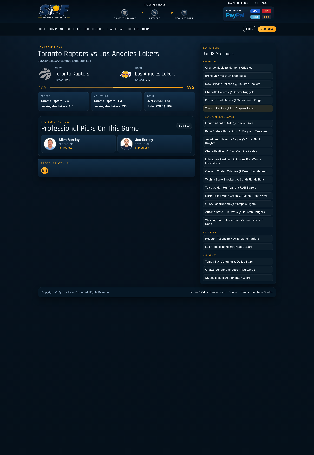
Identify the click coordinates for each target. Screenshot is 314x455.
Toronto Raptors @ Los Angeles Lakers (230, 108)
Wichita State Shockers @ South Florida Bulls (235, 179)
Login (249, 29)
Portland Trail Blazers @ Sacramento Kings (233, 100)
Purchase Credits (262, 292)
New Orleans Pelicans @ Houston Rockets (232, 84)
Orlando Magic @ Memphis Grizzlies (228, 67)
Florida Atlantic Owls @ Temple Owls (229, 123)
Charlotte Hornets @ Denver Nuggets (229, 92)
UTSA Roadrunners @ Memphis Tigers (230, 204)
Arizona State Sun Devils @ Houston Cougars (235, 212)
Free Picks (73, 29)
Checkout (261, 3)
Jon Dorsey (144, 140)
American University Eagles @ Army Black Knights (233, 141)
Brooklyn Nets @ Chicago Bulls (225, 75)
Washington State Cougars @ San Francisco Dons (234, 221)
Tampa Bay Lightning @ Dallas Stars (229, 261)
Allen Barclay (69, 140)
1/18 (44, 170)
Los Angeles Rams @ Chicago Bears (228, 246)
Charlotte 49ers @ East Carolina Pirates (231, 151)
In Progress (65, 147)
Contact (233, 292)
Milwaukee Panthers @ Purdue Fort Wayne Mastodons (233, 161)
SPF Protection (139, 29)
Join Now (267, 29)
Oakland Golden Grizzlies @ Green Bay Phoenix (236, 171)
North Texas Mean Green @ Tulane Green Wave (236, 195)
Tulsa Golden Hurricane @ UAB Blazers (230, 187)
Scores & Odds (94, 29)
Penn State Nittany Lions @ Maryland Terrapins (236, 131)
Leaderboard (116, 29)
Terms (245, 292)
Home (42, 29)
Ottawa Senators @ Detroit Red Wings (230, 269)
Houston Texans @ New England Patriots (232, 238)
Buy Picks (56, 29)
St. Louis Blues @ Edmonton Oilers (227, 277)
